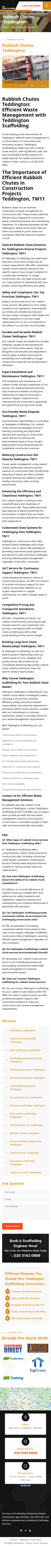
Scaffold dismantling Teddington (27, 1077)
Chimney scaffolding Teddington (27, 1105)
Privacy (28, 1543)
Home (5, 27)
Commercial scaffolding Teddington (23, 1040)
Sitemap (44, 1543)
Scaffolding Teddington (22, 1030)
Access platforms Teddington (26, 1097)
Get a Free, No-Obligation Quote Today (25, 1248)
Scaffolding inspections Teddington (22, 1088)
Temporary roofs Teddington (26, 1172)
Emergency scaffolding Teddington (22, 1163)
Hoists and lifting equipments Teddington (25, 1143)
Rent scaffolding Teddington (25, 1050)
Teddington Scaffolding (29, 1539)
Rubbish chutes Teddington (24, 1133)
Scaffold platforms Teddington (26, 1125)
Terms (36, 1543)
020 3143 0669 (32, 5)
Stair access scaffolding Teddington (23, 1115)
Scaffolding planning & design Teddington (26, 1060)
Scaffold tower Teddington (24, 1152)
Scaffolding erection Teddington (27, 1069)
